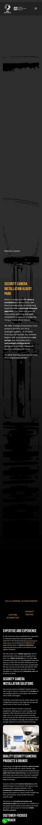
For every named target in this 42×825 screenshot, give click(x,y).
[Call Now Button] (4, 821)
